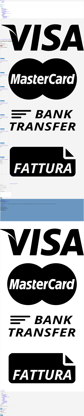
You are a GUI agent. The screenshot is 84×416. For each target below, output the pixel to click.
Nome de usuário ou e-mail (4, 406)
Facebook (3, 2)
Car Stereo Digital (8, 39)
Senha (1, 407)
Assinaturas (3, 12)
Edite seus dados (5, 16)
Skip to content (2, 0)
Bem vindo (4, 400)
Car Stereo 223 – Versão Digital (4, 145)
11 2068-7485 (3, 200)
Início (2, 7)
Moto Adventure (5, 9)
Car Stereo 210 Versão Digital (4, 60)
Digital (4, 13)
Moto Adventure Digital (6, 11)
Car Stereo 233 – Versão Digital (4, 131)
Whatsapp (3, 1)
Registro (3, 15)
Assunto (1, 189)
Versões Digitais (4, 10)
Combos (4, 14)
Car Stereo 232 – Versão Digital (4, 159)
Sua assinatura (5, 402)
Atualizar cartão (5, 17)
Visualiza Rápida (2, 58)
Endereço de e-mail (3, 412)
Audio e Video (4, 396)
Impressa (4, 398)
